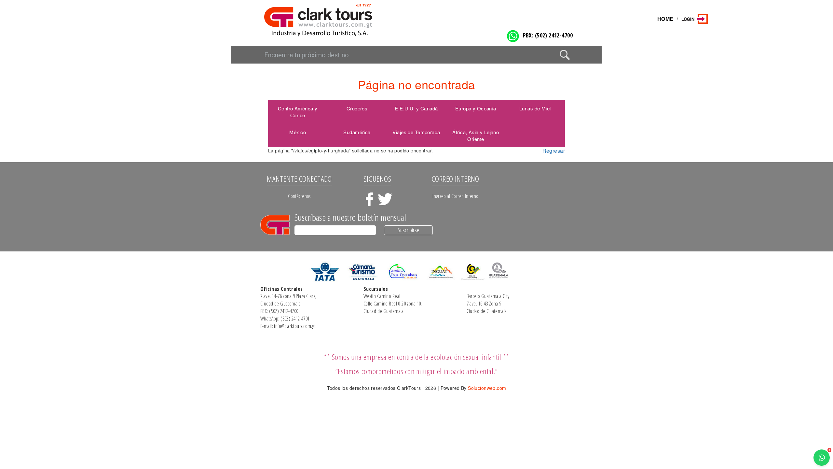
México (297, 132)
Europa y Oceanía (475, 108)
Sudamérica (356, 132)
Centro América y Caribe (298, 112)
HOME (665, 18)
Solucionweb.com (487, 388)
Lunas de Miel (535, 108)
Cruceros (357, 108)
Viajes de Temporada (416, 132)
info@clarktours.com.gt (295, 326)
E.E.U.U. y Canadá (416, 108)
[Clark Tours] (334, 20)
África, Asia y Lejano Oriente (475, 135)
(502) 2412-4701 (294, 318)
